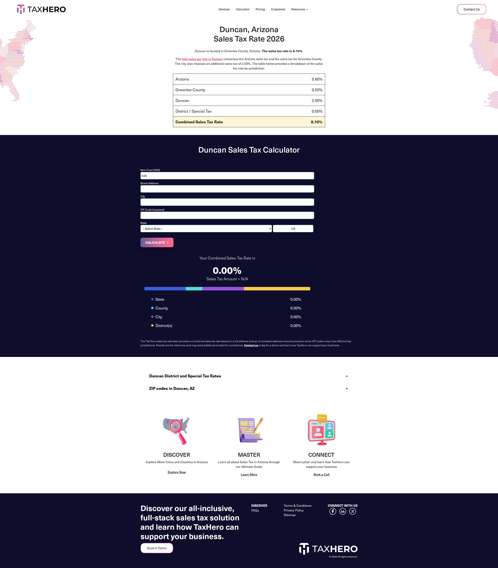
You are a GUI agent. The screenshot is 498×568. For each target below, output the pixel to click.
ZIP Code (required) (152, 210)
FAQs (255, 510)
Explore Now (177, 472)
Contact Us (472, 9)
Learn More (249, 474)
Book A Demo (157, 547)
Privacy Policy (294, 510)
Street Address (149, 183)
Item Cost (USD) (150, 170)
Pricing (260, 9)
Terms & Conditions (297, 505)
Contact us (251, 345)
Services (224, 9)
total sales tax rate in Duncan (202, 58)
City (142, 196)
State (143, 223)
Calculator (242, 9)
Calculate (155, 242)
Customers (278, 9)
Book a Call (321, 474)
